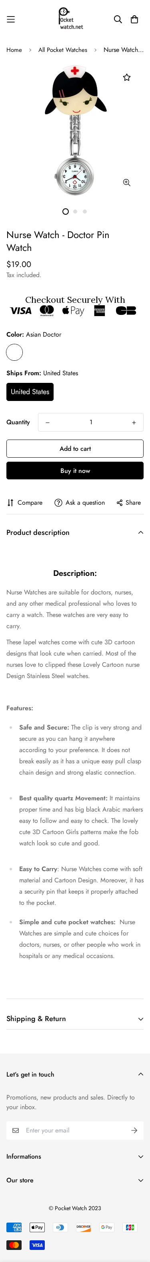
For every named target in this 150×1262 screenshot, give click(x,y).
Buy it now (75, 470)
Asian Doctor (14, 352)
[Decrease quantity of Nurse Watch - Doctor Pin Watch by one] (47, 422)
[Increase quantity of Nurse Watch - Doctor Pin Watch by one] (134, 422)
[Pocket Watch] (75, 19)
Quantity (18, 422)
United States (30, 391)
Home (14, 49)
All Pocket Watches (62, 49)
